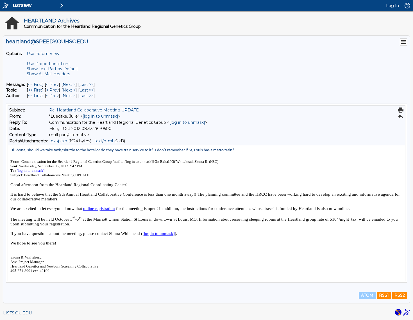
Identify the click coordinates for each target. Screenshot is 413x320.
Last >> (87, 84)
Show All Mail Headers (48, 73)
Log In (392, 5)
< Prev (52, 84)
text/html (103, 140)
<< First (35, 84)
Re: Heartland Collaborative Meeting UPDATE (94, 110)
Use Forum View (43, 53)
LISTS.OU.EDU (17, 313)
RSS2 (399, 295)
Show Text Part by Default (52, 68)
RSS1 (384, 295)
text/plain (58, 140)
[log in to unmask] (100, 116)
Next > (69, 84)
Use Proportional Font (48, 63)
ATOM (367, 295)
